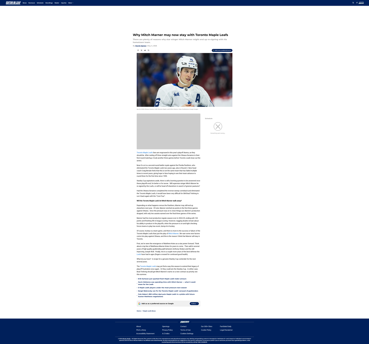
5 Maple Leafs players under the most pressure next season (162, 288)
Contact (183, 326)
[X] (353, 2)
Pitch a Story (141, 330)
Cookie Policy (206, 330)
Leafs (139, 254)
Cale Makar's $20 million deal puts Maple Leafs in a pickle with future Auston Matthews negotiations (166, 295)
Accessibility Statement (145, 334)
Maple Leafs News (149, 311)
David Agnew (140, 46)
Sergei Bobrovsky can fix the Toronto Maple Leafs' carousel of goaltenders (168, 291)
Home (139, 311)
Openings (165, 326)
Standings (49, 3)
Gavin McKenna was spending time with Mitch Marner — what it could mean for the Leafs (166, 283)
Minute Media (126, 338)
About (138, 326)
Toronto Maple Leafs (145, 153)
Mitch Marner (173, 233)
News (25, 3)
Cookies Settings (186, 334)
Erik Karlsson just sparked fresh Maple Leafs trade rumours (162, 279)
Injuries (63, 3)
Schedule (40, 3)
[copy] (148, 50)
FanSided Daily (225, 326)
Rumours (31, 3)
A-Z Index (165, 334)
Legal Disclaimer (226, 330)
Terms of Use (185, 330)
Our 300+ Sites (206, 326)
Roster (57, 3)
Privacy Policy (167, 330)
